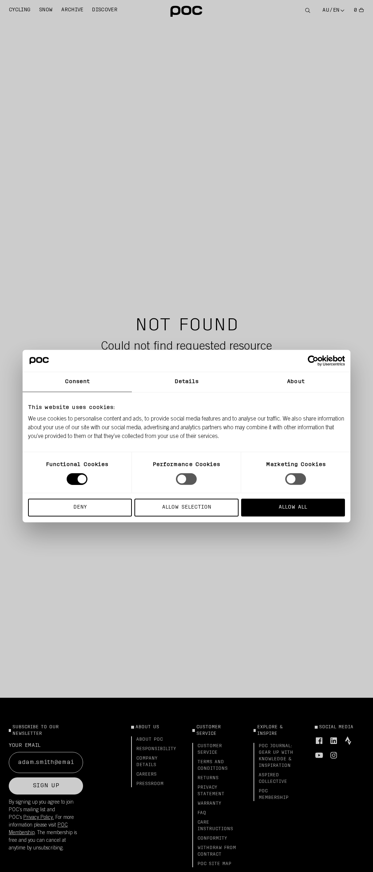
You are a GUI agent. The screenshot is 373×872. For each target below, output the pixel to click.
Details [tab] (186, 381)
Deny (80, 507)
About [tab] (296, 381)
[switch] (186, 479)
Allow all (293, 507)
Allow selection (186, 507)
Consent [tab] (77, 381)
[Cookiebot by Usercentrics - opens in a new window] (313, 360)
